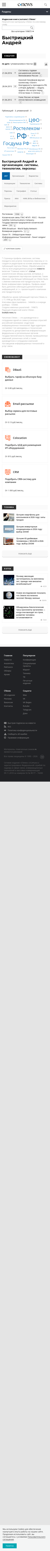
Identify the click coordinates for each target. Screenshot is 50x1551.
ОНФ (11, 133)
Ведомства (33, 176)
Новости (8, 659)
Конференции (29, 659)
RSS (9, 726)
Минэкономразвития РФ (17, 120)
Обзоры (7, 670)
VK (32, 135)
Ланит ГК (34, 133)
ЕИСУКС (8, 129)
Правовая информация (18, 737)
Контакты (8, 706)
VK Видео (27, 702)
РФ (22, 136)
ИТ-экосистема (9, 151)
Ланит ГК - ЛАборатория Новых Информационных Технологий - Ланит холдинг (24, 235)
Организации (18, 176)
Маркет (26, 669)
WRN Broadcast (35, 138)
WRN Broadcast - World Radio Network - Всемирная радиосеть (20, 229)
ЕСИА (8, 122)
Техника (26, 673)
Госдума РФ (16, 143)
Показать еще (25, 553)
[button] (45, 4)
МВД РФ (34, 146)
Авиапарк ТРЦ (22, 149)
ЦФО (34, 120)
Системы (38, 183)
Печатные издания (27, 681)
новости (41, 268)
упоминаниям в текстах (22, 63)
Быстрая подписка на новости (22, 723)
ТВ (24, 677)
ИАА (17, 198)
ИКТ (6, 176)
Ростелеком (26, 128)
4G (11, 136)
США (5, 125)
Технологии (25, 183)
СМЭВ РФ (20, 152)
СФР (34, 141)
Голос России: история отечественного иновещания (32, 98)
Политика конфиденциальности (22, 730)
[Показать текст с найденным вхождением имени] (35, 64)
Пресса (7, 198)
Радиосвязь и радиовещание (15, 117)
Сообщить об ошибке (17, 734)
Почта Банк (11, 148)
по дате (5, 63)
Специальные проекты (29, 664)
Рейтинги (8, 667)
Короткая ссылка (13, 249)
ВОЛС (8, 127)
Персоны (8, 191)
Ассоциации (9, 183)
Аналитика (9, 663)
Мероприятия (10, 206)
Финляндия (30, 154)
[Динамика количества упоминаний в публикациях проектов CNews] (46, 64)
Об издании (9, 695)
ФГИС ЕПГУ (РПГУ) (34, 151)
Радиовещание (35, 124)
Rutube (26, 706)
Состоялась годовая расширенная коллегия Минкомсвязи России (29, 73)
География (21, 191)
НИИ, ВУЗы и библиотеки (34, 198)
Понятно (10, 1545)
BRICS (34, 143)
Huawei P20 (6, 155)
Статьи (33, 191)
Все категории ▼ (22, 31)
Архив (7, 674)
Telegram (27, 709)
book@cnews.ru (9, 312)
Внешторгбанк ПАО (19, 122)
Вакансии (8, 702)
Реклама (8, 698)
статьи (32, 271)
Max (25, 695)
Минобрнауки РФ (34, 149)
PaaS (11, 138)
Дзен (25, 713)
